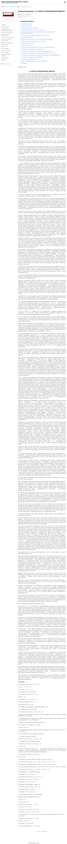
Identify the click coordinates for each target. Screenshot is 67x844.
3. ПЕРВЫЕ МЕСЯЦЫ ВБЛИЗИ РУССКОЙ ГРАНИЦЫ (32, 30)
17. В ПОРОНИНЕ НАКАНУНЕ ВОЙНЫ (29, 59)
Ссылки (3, 59)
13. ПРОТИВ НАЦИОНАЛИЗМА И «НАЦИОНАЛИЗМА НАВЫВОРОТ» (36, 51)
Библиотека (4, 44)
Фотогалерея (5, 52)
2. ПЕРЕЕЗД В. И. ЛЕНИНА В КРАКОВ (29, 28)
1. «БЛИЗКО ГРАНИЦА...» (26, 26)
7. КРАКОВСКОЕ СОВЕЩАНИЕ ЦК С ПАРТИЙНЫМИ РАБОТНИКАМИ (36, 39)
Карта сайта (4, 57)
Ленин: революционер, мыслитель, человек (14, 2)
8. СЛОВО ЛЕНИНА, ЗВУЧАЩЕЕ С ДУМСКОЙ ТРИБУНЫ (33, 41)
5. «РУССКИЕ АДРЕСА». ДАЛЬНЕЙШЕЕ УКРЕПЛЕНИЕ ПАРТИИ (35, 35)
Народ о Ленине (5, 50)
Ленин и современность (8, 37)
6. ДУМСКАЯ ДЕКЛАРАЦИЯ (26, 37)
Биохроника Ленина (7, 32)
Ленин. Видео (5, 48)
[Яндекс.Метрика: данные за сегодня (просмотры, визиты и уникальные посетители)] (5, 64)
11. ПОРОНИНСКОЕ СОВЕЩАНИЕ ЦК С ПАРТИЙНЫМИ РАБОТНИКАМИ (37, 47)
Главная (3, 25)
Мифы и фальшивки (7, 42)
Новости (3, 46)
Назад (39, 831)
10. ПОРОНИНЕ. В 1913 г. (26, 45)
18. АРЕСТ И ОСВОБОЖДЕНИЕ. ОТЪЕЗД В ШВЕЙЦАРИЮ (33, 61)
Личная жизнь (5, 27)
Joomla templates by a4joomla (33, 842)
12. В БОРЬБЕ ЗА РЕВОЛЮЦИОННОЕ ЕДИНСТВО (32, 49)
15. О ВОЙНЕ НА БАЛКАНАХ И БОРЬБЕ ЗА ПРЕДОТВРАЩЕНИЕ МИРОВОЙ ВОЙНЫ (40, 55)
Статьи (30, 14)
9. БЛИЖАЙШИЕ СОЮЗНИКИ (27, 43)
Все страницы (23, 63)
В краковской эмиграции (26, 24)
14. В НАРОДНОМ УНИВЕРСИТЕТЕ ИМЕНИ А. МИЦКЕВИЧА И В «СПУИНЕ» (37, 53)
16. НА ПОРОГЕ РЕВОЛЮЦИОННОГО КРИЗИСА (31, 57)
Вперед (44, 831)
